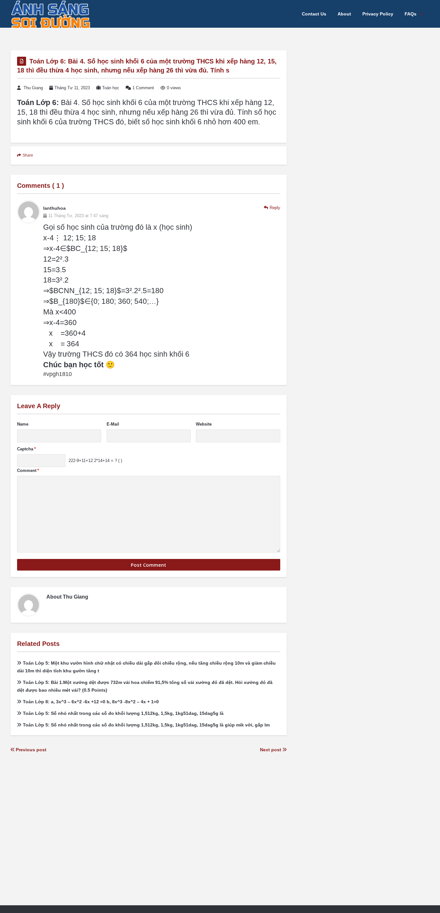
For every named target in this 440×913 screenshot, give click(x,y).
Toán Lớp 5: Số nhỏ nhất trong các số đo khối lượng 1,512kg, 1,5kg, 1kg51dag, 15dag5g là (123, 713)
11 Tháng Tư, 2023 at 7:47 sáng (78, 215)
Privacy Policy (377, 13)
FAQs (410, 13)
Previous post (30, 749)
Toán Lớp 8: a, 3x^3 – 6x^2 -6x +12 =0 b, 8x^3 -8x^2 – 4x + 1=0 (91, 701)
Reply (275, 207)
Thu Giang (33, 87)
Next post (271, 749)
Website (204, 424)
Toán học (110, 87)
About (344, 13)
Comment (28, 470)
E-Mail (113, 424)
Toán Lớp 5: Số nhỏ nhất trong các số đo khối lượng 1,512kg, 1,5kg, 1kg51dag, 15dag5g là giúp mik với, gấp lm (146, 724)
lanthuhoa (54, 208)
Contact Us (314, 13)
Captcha (26, 449)
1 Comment (143, 87)
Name (22, 424)
